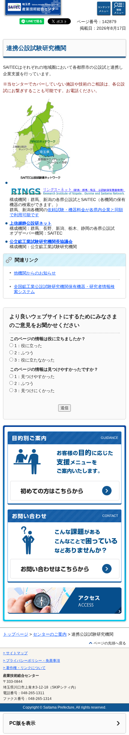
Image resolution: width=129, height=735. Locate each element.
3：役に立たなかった (34, 360)
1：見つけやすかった (34, 376)
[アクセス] (65, 600)
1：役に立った (28, 345)
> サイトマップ (15, 653)
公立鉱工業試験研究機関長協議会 (41, 241)
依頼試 (53, 209)
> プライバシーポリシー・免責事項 (31, 660)
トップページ (15, 634)
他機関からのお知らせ (35, 273)
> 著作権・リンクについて (24, 668)
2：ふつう (24, 352)
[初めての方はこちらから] (64, 490)
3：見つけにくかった (34, 390)
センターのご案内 (50, 634)
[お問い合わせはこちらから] (64, 568)
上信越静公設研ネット (31, 223)
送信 (64, 408)
